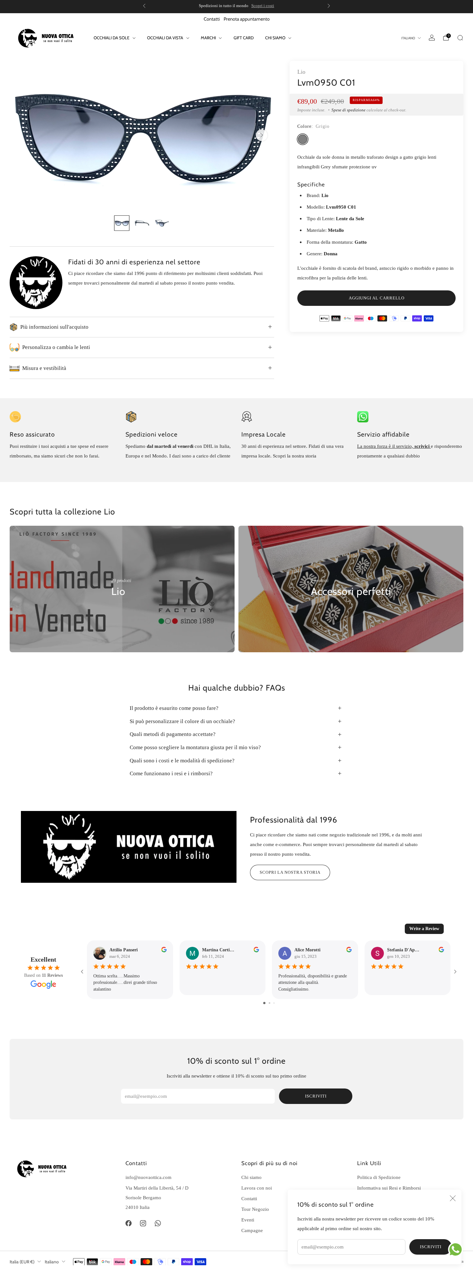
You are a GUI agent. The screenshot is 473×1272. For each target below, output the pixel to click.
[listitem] (236, 6)
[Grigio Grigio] (302, 139)
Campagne (252, 1230)
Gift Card (244, 37)
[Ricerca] (460, 37)
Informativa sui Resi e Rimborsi (389, 1188)
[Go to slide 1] (264, 1003)
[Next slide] (261, 135)
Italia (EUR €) (22, 1261)
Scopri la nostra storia (290, 872)
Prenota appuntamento (247, 19)
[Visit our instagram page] (143, 1223)
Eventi (247, 1219)
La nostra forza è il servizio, (385, 446)
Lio (301, 72)
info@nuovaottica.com (148, 1177)
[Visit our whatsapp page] (158, 1223)
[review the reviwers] (164, 950)
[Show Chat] (457, 1249)
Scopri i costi (262, 5)
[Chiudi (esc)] (452, 1198)
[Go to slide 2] (269, 1003)
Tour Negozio (255, 1209)
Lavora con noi (256, 1188)
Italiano (408, 38)
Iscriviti (430, 1246)
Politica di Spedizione (379, 1177)
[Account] (432, 37)
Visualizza (122, 611)
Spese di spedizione (348, 110)
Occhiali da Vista (165, 37)
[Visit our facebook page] (128, 1223)
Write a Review (424, 928)
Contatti (212, 19)
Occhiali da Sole (111, 37)
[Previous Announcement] (144, 6)
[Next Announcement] (329, 6)
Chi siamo (251, 1177)
